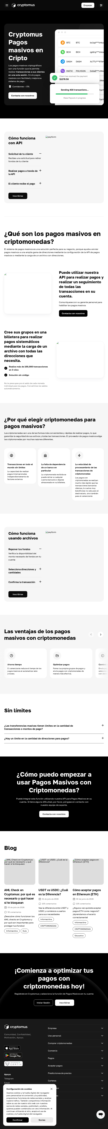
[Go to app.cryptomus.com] (23, 5)
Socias (42, 1120)
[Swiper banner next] (100, 634)
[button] (76, 1028)
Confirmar (18, 1120)
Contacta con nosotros (22, 95)
